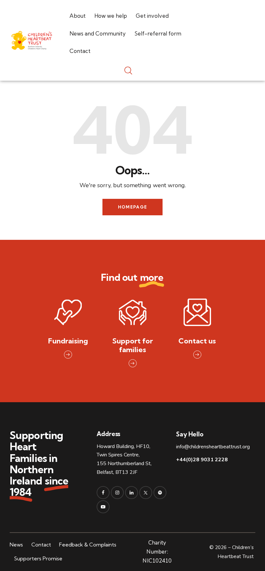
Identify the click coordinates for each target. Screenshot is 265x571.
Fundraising (68, 341)
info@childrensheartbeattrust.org (213, 446)
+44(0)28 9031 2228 (202, 459)
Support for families (132, 345)
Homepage (132, 206)
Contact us (197, 341)
